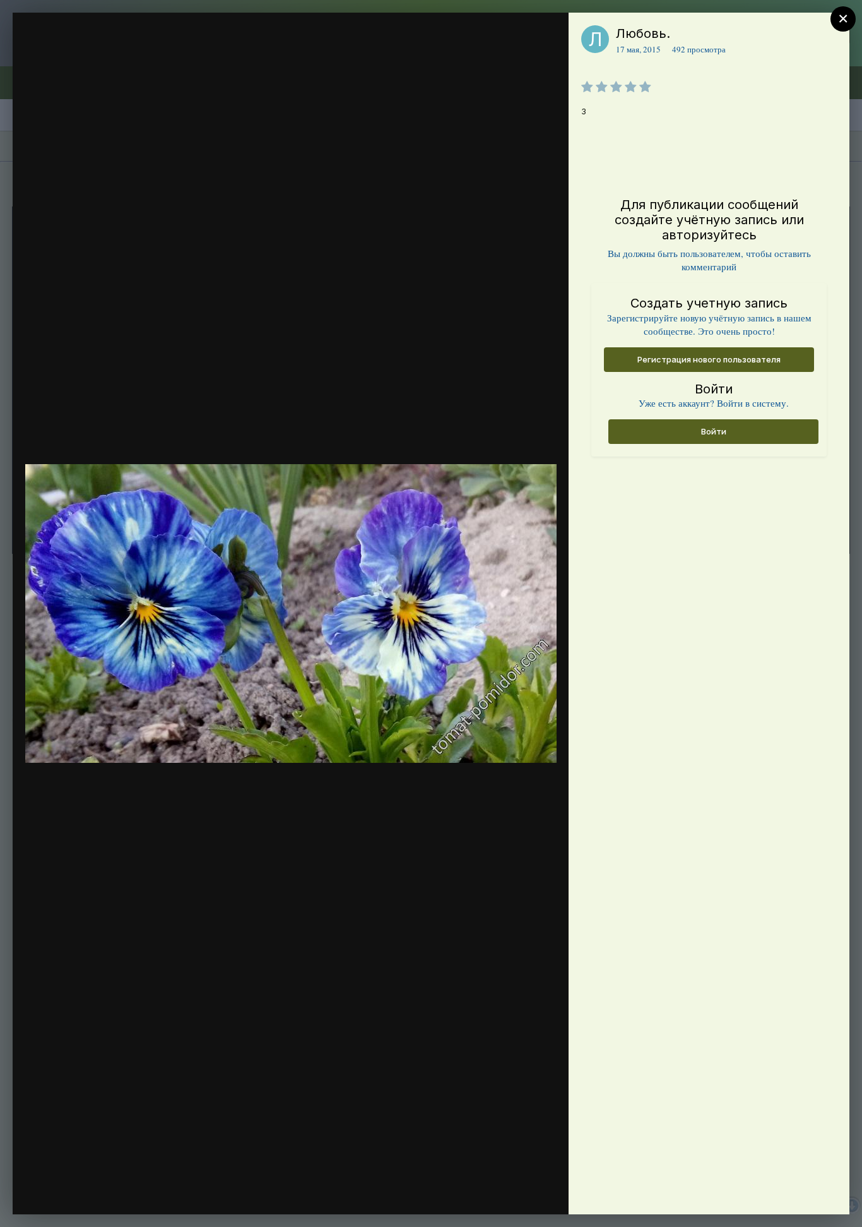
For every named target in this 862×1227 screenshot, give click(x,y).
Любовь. (643, 33)
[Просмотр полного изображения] (547, 35)
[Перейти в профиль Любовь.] (595, 39)
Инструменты (513, 1192)
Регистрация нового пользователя (709, 359)
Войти (713, 431)
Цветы (90, 59)
